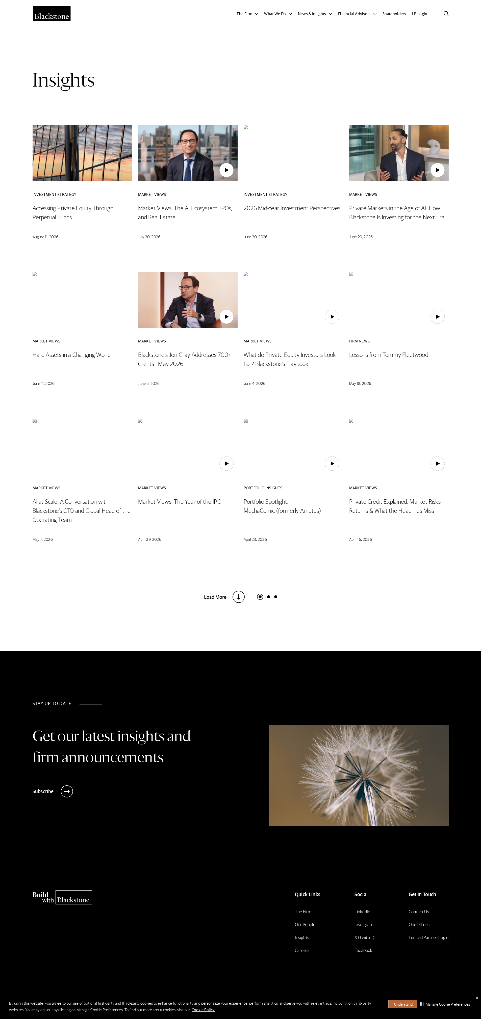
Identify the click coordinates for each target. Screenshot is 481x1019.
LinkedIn (362, 911)
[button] (445, 1004)
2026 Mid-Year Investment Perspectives (292, 208)
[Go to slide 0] (260, 597)
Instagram (364, 924)
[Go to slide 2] (275, 596)
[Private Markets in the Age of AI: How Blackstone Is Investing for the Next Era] (438, 170)
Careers (302, 950)
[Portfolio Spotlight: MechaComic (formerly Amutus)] (332, 464)
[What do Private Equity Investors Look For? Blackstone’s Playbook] (332, 317)
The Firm (303, 911)
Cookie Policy (203, 1009)
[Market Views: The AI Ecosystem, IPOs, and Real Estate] (226, 170)
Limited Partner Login (429, 937)
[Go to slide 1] (268, 596)
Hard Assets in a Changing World (72, 354)
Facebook (363, 950)
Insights (302, 937)
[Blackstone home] (83, 897)
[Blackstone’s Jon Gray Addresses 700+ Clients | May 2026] (226, 317)
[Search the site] (446, 13)
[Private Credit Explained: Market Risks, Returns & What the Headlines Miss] (438, 464)
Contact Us (419, 911)
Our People (305, 924)
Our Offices (419, 924)
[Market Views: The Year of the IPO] (226, 464)
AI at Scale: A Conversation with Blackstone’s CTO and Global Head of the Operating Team (82, 510)
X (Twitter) (364, 937)
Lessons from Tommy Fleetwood (388, 354)
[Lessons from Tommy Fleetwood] (438, 317)
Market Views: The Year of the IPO (179, 501)
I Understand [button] (403, 1004)
